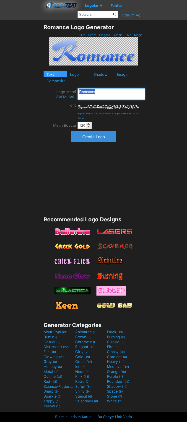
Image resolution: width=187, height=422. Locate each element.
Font (72, 105)
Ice (80, 366)
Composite (56, 81)
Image (122, 74)
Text (50, 74)
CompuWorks (119, 113)
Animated (86, 332)
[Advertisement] (21, 92)
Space (115, 391)
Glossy (116, 351)
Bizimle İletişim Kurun (73, 416)
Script (92, 35)
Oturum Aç (131, 15)
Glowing (54, 356)
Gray (50, 361)
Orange (116, 371)
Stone (114, 396)
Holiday (53, 366)
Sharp (51, 391)
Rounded (118, 381)
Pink (82, 376)
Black (115, 332)
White (114, 401)
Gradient (117, 356)
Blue (82, 35)
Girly (81, 351)
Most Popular (55, 332)
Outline (53, 376)
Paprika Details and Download (94, 113)
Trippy (52, 401)
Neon (82, 371)
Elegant (104, 35)
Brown (83, 337)
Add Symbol (65, 96)
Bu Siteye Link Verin (115, 416)
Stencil (83, 396)
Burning (116, 337)
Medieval (118, 366)
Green (83, 361)
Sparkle (53, 396)
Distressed (56, 346)
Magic (138, 35)
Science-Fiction (59, 386)
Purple (116, 376)
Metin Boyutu (64, 125)
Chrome (85, 342)
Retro (82, 381)
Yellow (53, 406)
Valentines (86, 401)
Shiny (82, 391)
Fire (113, 346)
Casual (52, 342)
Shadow (100, 74)
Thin (128, 35)
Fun (50, 351)
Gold (82, 356)
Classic (117, 35)
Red (50, 381)
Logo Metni (66, 93)
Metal (51, 371)
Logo (74, 74)
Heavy (116, 361)
